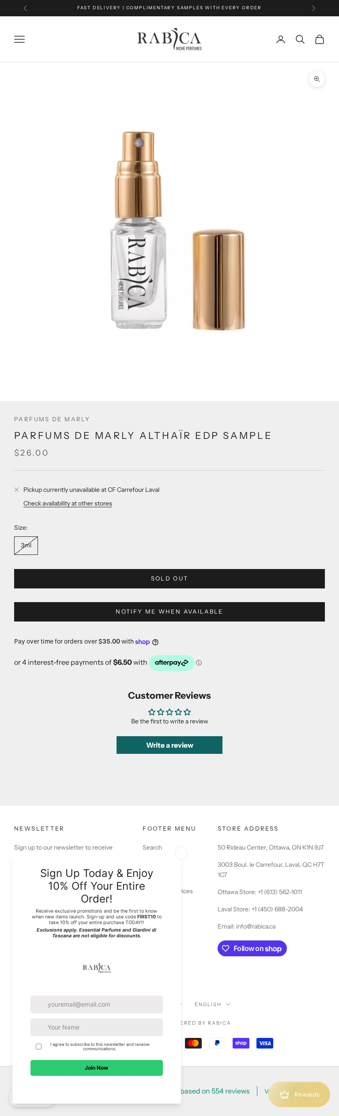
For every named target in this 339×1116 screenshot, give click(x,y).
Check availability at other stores (67, 503)
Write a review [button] (169, 745)
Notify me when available (169, 611)
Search (152, 847)
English (208, 1004)
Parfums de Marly (52, 419)
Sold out (169, 578)
